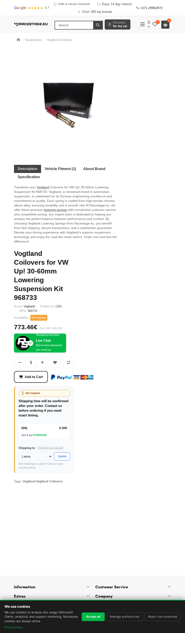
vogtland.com (43, 533)
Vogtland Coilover (59, 40)
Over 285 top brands (97, 12)
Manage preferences (124, 616)
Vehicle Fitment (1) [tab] (60, 169)
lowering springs (55, 210)
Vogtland (43, 187)
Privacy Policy (14, 627)
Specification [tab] (29, 177)
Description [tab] (27, 169)
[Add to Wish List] (55, 362)
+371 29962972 (151, 8)
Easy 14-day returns (117, 4)
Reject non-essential (162, 616)
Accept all (93, 616)
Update (62, 456)
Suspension (33, 40)
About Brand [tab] (94, 169)
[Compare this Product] (68, 362)
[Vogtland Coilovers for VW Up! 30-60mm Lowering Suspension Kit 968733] (65, 103)
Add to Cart (34, 377)
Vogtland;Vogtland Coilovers (42, 481)
